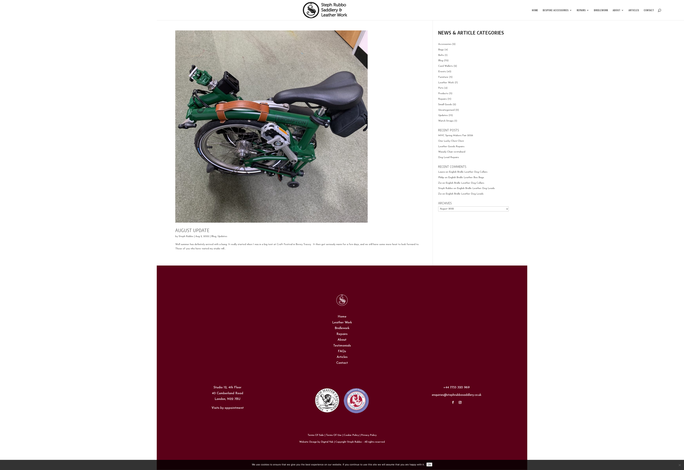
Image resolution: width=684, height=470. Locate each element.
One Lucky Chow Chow (451, 141)
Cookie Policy (351, 435)
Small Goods (445, 104)
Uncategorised (446, 110)
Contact (649, 10)
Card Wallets (445, 66)
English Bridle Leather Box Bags (466, 177)
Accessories (444, 44)
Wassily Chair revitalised (451, 152)
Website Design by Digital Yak (316, 442)
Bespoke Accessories (556, 10)
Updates (222, 236)
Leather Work (446, 82)
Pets (440, 88)
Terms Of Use (334, 435)
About (616, 10)
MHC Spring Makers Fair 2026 (455, 135)
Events (442, 71)
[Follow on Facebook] (453, 402)
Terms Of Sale (316, 435)
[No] (679, 465)
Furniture (443, 77)
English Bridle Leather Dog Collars (468, 172)
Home (535, 10)
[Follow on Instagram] (460, 402)
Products (443, 93)
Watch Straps (446, 121)
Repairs (581, 10)
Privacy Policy (369, 435)
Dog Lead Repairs (448, 157)
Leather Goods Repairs (451, 146)
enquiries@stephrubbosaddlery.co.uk (456, 395)
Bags (441, 49)
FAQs (342, 351)
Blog (213, 236)
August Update (192, 230)
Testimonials (342, 345)
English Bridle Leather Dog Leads (476, 188)
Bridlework (601, 10)
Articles (634, 10)
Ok (429, 464)
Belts (441, 55)
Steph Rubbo (186, 236)
